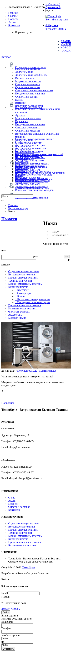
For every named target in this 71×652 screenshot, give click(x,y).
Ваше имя (7, 621)
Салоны (13, 15)
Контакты (14, 25)
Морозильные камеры (28, 81)
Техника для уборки (20, 280)
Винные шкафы (24, 78)
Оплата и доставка (19, 506)
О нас (11, 497)
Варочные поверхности (29, 105)
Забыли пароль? (10, 608)
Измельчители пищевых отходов (34, 190)
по (2, 641)
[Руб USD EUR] (49, 10)
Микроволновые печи (28, 118)
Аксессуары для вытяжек (30, 157)
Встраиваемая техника (21, 274)
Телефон (6, 628)
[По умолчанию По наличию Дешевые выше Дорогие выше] (60, 234)
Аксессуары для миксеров (30, 148)
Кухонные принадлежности (32, 299)
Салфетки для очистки (28, 142)
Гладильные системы (27, 68)
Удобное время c (11, 635)
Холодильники (24, 71)
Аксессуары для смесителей (31, 186)
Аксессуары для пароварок (31, 166)
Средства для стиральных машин (34, 139)
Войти (49, 19)
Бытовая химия (17, 317)
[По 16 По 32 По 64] (54, 231)
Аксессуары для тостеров (30, 145)
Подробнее (7, 402)
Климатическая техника (22, 308)
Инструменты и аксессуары (31, 181)
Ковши (20, 296)
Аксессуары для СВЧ (27, 169)
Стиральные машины (27, 84)
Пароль (5, 596)
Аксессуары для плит (27, 151)
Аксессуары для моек (27, 183)
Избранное (52, 4)
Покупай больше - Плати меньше (36, 370)
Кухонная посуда (18, 286)
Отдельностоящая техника (23, 271)
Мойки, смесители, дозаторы (25, 283)
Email (4, 593)
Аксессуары (15, 314)
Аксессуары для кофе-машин (32, 163)
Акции (12, 500)
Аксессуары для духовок (29, 160)
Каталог (6, 56)
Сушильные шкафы (26, 96)
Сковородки (23, 293)
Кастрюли (22, 289)
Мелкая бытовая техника (23, 277)
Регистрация (60, 19)
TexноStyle (28, 567)
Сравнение (52, 7)
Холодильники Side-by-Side (31, 74)
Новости (13, 19)
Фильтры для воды (19, 311)
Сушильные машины (27, 87)
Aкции (12, 22)
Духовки (20, 115)
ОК (66, 256)
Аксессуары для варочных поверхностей (39, 154)
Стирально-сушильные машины (34, 90)
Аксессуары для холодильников (34, 179)
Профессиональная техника (24, 305)
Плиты (19, 99)
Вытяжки (20, 102)
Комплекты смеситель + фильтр (33, 174)
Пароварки (21, 121)
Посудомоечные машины (30, 93)
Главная (13, 12)
